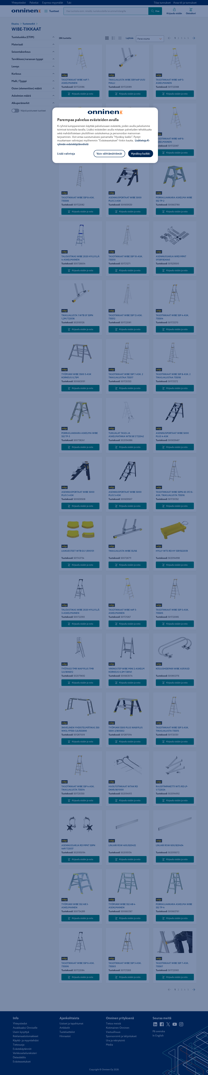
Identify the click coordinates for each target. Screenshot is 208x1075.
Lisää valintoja (66, 153)
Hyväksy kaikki (140, 153)
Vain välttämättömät (109, 153)
